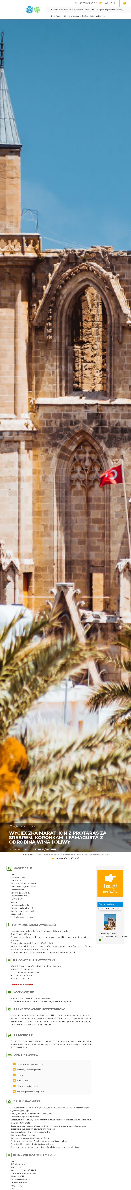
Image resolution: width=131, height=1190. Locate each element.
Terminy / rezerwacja (110, 888)
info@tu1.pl (108, 3)
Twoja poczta (64, 10)
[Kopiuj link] (100, 940)
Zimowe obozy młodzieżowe (77, 16)
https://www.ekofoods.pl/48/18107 (114, 936)
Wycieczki (60, 16)
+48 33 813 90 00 (87, 3)
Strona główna (28, 855)
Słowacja (81, 10)
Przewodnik (90, 10)
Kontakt (54, 10)
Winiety (73, 10)
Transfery (119, 10)
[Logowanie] (124, 3)
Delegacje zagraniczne (105, 10)
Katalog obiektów (97, 16)
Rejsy (53, 16)
